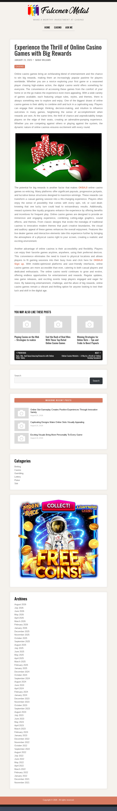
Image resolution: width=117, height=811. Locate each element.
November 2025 (21, 635)
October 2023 (20, 705)
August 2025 (20, 645)
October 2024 (20, 675)
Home (47, 27)
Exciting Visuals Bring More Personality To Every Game (56, 435)
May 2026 (19, 614)
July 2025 (18, 648)
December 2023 (21, 698)
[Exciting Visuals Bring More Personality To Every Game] (21, 438)
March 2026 (20, 621)
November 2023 (21, 702)
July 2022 (18, 756)
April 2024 (19, 688)
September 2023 (22, 708)
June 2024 (19, 685)
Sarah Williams (43, 60)
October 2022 (20, 745)
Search (17, 376)
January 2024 (20, 695)
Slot (16, 483)
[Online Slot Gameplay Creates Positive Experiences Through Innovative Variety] (21, 413)
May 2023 (19, 722)
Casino (57, 27)
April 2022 (19, 766)
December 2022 (21, 739)
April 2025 (19, 658)
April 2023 (19, 725)
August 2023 (20, 712)
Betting (17, 466)
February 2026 (21, 624)
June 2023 (19, 719)
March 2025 (20, 661)
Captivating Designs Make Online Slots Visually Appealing (57, 422)
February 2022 (21, 772)
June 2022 (19, 759)
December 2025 (21, 631)
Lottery (17, 477)
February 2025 (21, 665)
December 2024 (21, 672)
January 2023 (20, 735)
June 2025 (19, 651)
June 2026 (19, 611)
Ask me (69, 27)
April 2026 (19, 618)
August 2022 (20, 752)
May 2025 (19, 655)
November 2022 (21, 742)
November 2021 (21, 782)
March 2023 (20, 729)
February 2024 (21, 692)
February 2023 (21, 732)
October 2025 (20, 638)
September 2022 (22, 749)
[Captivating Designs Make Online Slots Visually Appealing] (21, 425)
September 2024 (22, 678)
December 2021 (21, 779)
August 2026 (20, 604)
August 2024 (20, 682)
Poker (17, 480)
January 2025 (20, 668)
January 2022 (20, 776)
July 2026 (18, 608)
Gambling (18, 473)
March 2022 (20, 769)
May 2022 (19, 762)
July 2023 (18, 715)
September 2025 (22, 641)
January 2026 (20, 628)
